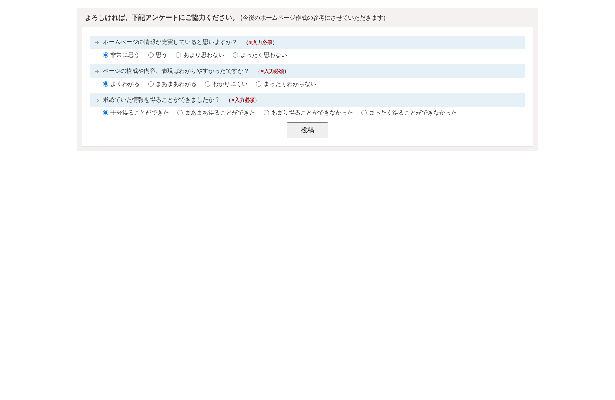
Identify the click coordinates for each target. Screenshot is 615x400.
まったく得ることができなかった (413, 112)
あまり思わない (203, 55)
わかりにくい (230, 83)
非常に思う (125, 55)
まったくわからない (290, 83)
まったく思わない (263, 55)
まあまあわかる (176, 83)
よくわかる (125, 83)
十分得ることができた (139, 112)
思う (161, 55)
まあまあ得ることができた (220, 112)
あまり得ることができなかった (312, 112)
